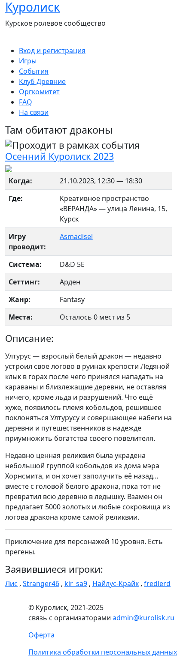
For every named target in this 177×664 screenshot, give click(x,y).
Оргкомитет (39, 91)
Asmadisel (76, 236)
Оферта (41, 635)
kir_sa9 (75, 583)
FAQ (25, 102)
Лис (11, 583)
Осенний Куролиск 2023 (59, 156)
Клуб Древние (42, 81)
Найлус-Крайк (115, 583)
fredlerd (157, 583)
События (34, 71)
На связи (34, 112)
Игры (28, 61)
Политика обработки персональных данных (102, 652)
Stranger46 (41, 583)
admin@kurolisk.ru (143, 617)
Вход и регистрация (52, 50)
